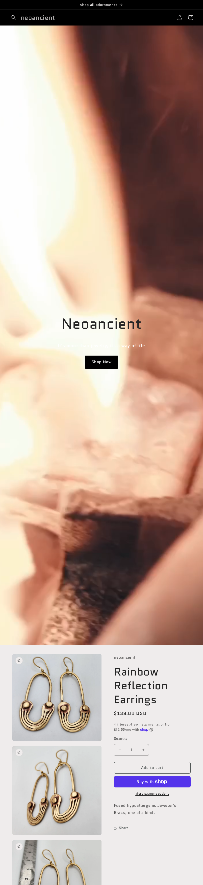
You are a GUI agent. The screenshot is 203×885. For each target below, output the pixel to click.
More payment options (152, 793)
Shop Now (102, 362)
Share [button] (124, 827)
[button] (13, 17)
